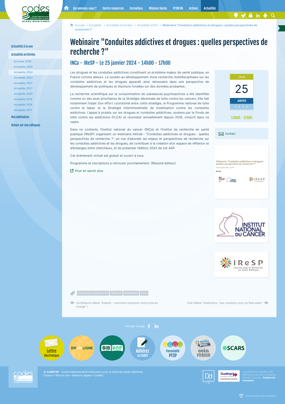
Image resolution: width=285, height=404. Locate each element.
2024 (144, 293)
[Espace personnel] (265, 15)
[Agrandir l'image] (241, 171)
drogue (116, 293)
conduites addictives (93, 293)
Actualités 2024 (147, 25)
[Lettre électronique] (243, 15)
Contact (48, 375)
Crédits (99, 375)
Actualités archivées (119, 25)
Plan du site (62, 375)
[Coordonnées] (236, 15)
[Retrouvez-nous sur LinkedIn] (258, 15)
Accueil (80, 25)
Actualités (95, 25)
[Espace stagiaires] (250, 15)
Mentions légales (82, 375)
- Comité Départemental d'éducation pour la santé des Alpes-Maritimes (95, 371)
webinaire (131, 293)
